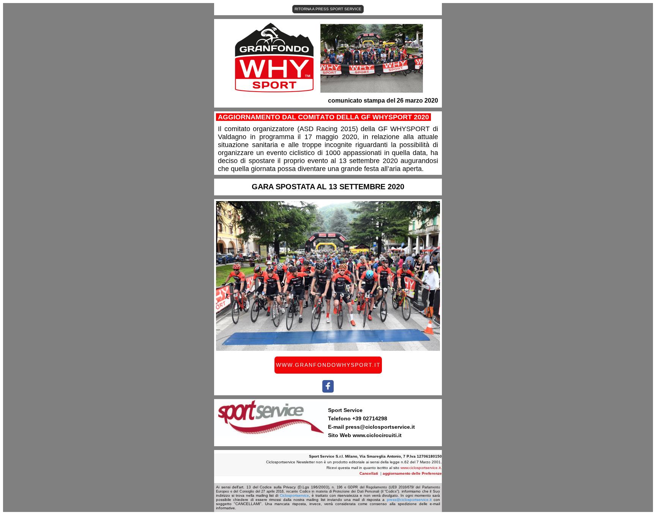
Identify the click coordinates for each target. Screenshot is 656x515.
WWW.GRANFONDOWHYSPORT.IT (328, 365)
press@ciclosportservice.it (409, 500)
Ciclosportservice (294, 495)
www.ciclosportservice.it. (421, 468)
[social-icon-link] (328, 386)
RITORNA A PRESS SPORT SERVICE (328, 9)
